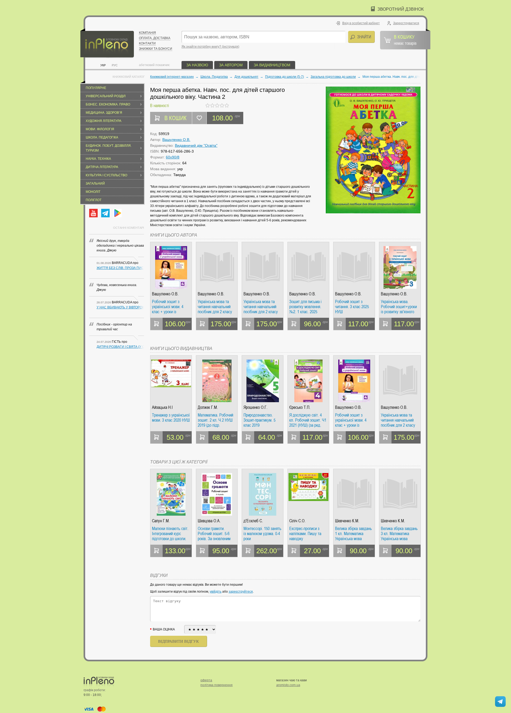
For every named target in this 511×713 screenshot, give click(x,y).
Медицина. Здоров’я (104, 113)
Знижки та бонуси (155, 49)
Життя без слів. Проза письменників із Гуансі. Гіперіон (120, 268)
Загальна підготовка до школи (333, 77)
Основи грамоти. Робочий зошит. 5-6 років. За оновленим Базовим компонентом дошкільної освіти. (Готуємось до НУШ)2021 (216, 533)
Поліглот (93, 200)
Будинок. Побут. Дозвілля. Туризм (108, 148)
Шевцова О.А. (209, 520)
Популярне (96, 88)
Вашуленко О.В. (176, 139)
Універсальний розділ (106, 96)
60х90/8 (172, 157)
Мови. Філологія (100, 129)
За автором (231, 65)
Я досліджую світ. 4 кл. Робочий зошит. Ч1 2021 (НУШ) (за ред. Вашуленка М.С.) (307, 420)
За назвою (197, 65)
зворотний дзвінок (400, 9)
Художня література (103, 121)
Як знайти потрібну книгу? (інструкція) (210, 46)
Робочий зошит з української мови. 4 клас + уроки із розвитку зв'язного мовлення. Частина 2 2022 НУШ (169, 306)
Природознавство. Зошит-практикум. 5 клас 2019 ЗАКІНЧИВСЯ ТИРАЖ (261, 420)
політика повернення (216, 685)
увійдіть (215, 591)
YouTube (93, 213)
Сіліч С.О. (297, 520)
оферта (206, 680)
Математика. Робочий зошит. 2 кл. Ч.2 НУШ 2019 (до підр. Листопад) (215, 420)
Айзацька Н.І (162, 407)
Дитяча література (102, 167)
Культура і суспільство (106, 175)
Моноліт (93, 192)
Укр (103, 65)
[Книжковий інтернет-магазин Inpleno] (107, 43)
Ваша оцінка (164, 629)
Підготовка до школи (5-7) (284, 77)
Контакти (147, 43)
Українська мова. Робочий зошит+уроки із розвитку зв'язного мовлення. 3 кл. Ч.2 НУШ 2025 (399, 306)
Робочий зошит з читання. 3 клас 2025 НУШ (352, 306)
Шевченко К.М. (347, 520)
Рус (115, 65)
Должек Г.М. (208, 407)
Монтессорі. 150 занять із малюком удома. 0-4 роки (262, 533)
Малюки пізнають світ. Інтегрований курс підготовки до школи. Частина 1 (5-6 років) (170, 533)
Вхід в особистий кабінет (361, 23)
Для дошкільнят (246, 77)
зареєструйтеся (241, 591)
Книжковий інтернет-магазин (172, 77)
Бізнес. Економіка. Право (108, 104)
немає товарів (405, 39)
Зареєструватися (406, 23)
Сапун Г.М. (161, 520)
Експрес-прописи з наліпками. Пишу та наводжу (305, 533)
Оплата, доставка (154, 38)
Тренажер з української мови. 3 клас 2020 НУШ (171, 418)
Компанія (147, 33)
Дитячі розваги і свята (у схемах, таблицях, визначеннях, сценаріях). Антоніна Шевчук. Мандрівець (120, 347)
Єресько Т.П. (299, 407)
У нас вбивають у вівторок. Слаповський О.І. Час (120, 307)
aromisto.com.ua (288, 685)
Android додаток (117, 213)
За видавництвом (272, 65)
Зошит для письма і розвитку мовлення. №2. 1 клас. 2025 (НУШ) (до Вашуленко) (307, 306)
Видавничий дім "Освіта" (196, 145)
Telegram (105, 213)
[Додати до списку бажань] (199, 118)
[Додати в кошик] (156, 324)
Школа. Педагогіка (102, 137)
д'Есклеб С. (253, 520)
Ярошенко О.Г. (255, 407)
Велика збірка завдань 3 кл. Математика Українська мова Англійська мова (399, 533)
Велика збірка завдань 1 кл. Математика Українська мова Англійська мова (353, 533)
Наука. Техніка (98, 159)
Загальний (95, 183)
